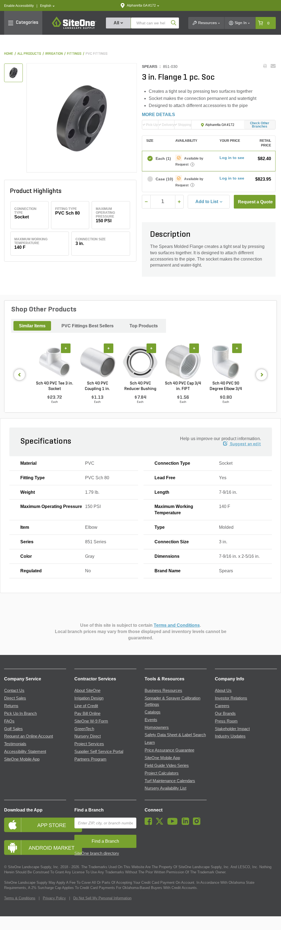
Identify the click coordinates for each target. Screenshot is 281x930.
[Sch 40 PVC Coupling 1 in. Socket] (97, 362)
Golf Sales (13, 729)
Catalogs (153, 712)
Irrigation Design (88, 698)
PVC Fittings (97, 54)
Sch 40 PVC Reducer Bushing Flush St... (140, 386)
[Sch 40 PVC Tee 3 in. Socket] (54, 362)
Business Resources (163, 690)
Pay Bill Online (87, 713)
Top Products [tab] (144, 326)
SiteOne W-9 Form (91, 721)
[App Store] (35, 824)
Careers (222, 706)
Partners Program (90, 759)
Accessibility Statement (25, 751)
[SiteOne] (74, 28)
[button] (47, 6)
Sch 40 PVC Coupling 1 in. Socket (97, 386)
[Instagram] (198, 823)
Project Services (89, 744)
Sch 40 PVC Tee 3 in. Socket (54, 386)
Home (8, 54)
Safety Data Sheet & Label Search (175, 735)
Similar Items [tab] (32, 326)
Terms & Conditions (19, 898)
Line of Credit (86, 706)
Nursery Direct (87, 736)
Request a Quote (255, 202)
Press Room (226, 721)
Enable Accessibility (19, 6)
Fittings (74, 54)
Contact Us (14, 690)
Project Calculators (162, 773)
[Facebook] (150, 823)
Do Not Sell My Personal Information (102, 898)
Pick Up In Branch (20, 713)
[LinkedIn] (187, 823)
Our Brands (225, 713)
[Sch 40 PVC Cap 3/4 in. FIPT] (183, 362)
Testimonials (15, 744)
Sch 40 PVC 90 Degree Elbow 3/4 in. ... (226, 386)
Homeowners (157, 727)
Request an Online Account (28, 736)
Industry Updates (230, 736)
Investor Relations (231, 698)
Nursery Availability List (165, 788)
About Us (223, 690)
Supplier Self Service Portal (98, 751)
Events (151, 720)
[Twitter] (161, 823)
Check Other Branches (259, 124)
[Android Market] (35, 847)
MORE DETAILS (158, 114)
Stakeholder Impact (232, 729)
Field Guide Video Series (167, 765)
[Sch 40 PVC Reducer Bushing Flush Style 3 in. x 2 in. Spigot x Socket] (140, 362)
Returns (11, 706)
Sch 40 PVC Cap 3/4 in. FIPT (183, 386)
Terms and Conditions (177, 625)
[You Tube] (174, 823)
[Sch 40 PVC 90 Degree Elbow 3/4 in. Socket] (226, 362)
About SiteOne (87, 690)
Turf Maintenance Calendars (170, 781)
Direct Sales (15, 698)
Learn (150, 742)
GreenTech (84, 729)
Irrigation (54, 54)
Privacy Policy (54, 898)
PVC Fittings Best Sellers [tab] (87, 326)
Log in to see (232, 157)
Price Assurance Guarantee (169, 750)
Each (163, 158)
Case (163, 179)
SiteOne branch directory (96, 853)
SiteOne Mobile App (22, 759)
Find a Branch (89, 810)
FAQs (9, 721)
